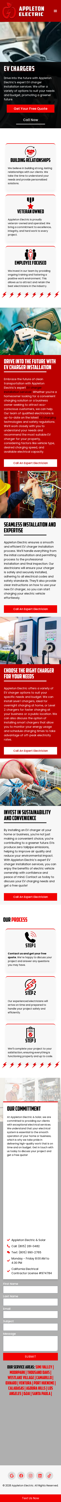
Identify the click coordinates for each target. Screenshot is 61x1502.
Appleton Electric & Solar (25, 1117)
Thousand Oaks (38, 1373)
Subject (8, 1321)
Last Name (10, 1296)
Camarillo (44, 1378)
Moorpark (17, 1373)
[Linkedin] (40, 1476)
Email (6, 1309)
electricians (36, 1001)
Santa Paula (41, 1394)
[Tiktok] (49, 1476)
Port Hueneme (44, 1383)
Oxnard (11, 1383)
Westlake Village (21, 1378)
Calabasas (16, 1388)
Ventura (25, 1383)
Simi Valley (43, 1367)
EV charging (47, 417)
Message (9, 1334)
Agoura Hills (36, 1388)
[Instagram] (30, 1476)
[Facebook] (21, 1476)
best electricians (18, 286)
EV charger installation (38, 547)
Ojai (26, 1394)
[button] (55, 10)
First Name (10, 1284)
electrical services (39, 1124)
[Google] (12, 1476)
